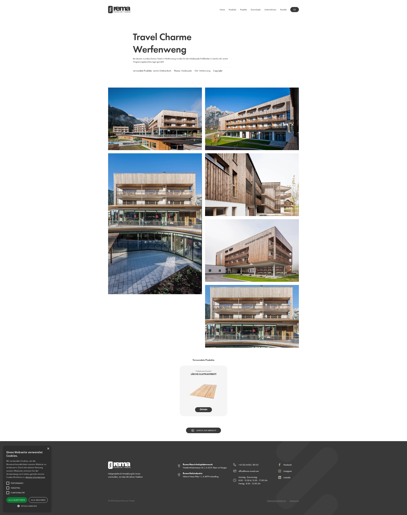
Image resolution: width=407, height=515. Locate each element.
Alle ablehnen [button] (38, 500)
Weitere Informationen (35, 477)
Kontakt (283, 9)
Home (222, 9)
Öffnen (203, 409)
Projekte (243, 9)
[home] (119, 9)
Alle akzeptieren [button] (17, 500)
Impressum (294, 500)
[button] (232, 9)
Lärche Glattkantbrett (162, 70)
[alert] (27, 479)
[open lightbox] (155, 119)
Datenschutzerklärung (276, 500)
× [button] (48, 449)
